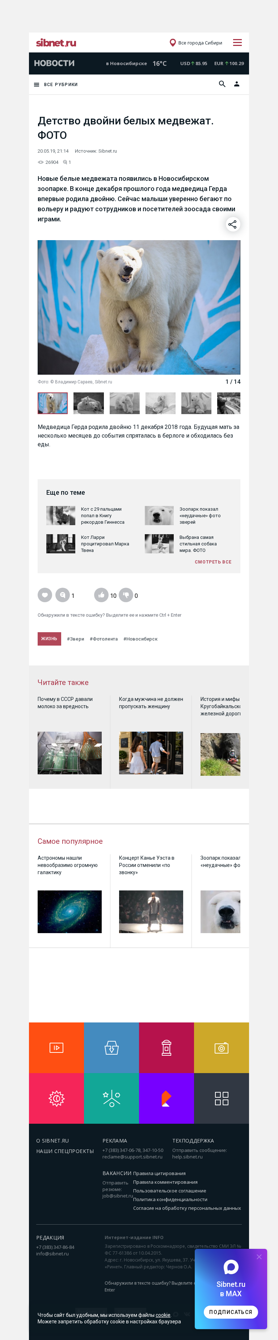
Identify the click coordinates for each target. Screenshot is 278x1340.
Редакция (50, 1237)
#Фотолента (104, 639)
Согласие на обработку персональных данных (187, 1208)
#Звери (75, 639)
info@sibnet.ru (52, 1253)
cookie (163, 1315)
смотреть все (213, 562)
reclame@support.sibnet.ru (132, 1156)
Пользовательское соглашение (169, 1190)
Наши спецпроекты (65, 1151)
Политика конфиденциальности (170, 1199)
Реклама (114, 1140)
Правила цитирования (159, 1173)
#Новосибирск (140, 639)
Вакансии (117, 1173)
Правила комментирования (165, 1182)
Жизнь (49, 638)
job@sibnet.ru (117, 1195)
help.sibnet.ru (187, 1156)
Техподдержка (193, 1140)
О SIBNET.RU (52, 1140)
